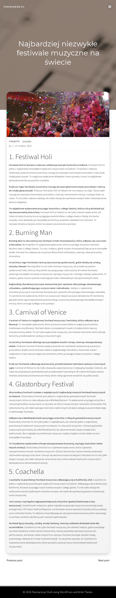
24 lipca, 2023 (25, 145)
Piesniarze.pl (14, 6)
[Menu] (109, 6)
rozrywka (26, 141)
